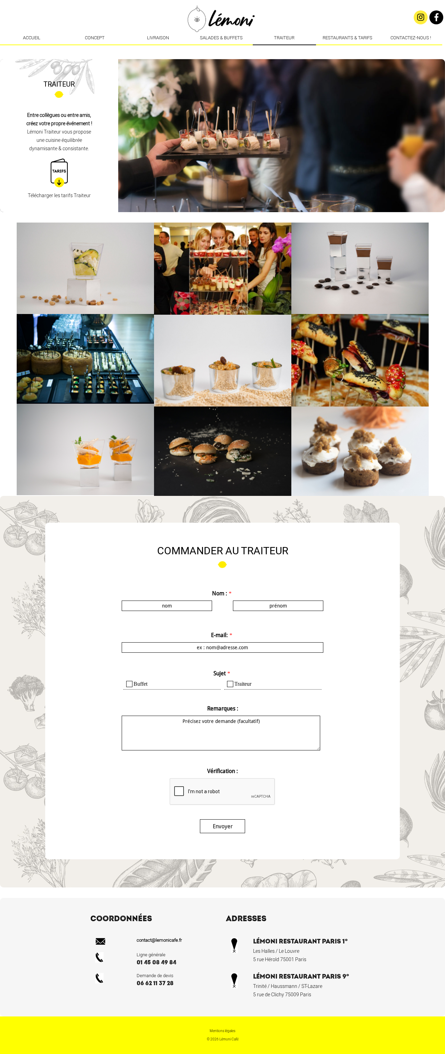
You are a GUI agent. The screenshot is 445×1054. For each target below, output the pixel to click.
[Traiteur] (227, 50)
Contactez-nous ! (410, 37)
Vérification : (222, 771)
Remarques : (222, 708)
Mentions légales (222, 1031)
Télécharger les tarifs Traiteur (59, 195)
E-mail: (219, 635)
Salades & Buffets (221, 37)
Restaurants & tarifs (347, 37)
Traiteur (284, 37)
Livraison (158, 37)
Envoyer (223, 826)
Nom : (219, 593)
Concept (95, 37)
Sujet (219, 673)
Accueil (31, 37)
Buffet (140, 684)
